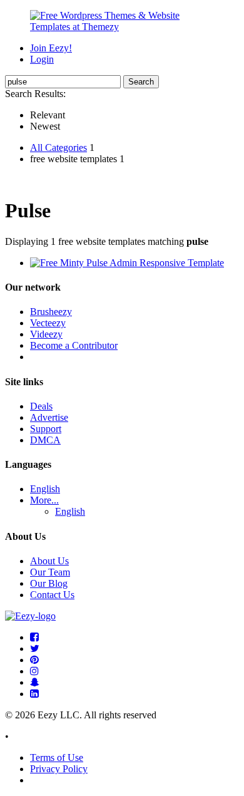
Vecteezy (48, 323)
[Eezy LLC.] (30, 616)
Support (45, 428)
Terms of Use (56, 757)
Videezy (46, 334)
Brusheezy (51, 311)
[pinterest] (34, 659)
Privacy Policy (59, 768)
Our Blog (49, 583)
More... (44, 500)
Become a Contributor (74, 345)
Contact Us (52, 594)
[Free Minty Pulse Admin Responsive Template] (127, 262)
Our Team (50, 572)
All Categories (58, 147)
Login (42, 59)
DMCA (45, 440)
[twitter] (34, 648)
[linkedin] (34, 693)
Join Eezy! (51, 48)
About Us (49, 561)
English (45, 488)
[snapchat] (34, 682)
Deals (41, 406)
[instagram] (34, 671)
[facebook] (34, 637)
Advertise (49, 417)
